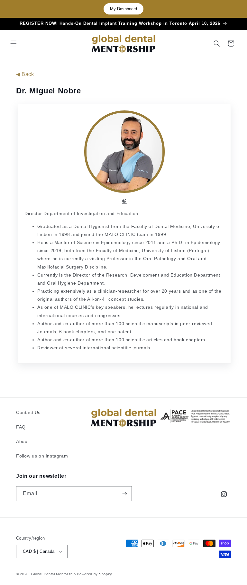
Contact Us (28, 412)
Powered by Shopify (94, 574)
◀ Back (25, 74)
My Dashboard (123, 8)
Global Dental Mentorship (53, 574)
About (22, 441)
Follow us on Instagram (42, 455)
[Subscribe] (124, 493)
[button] (13, 43)
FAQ (21, 426)
